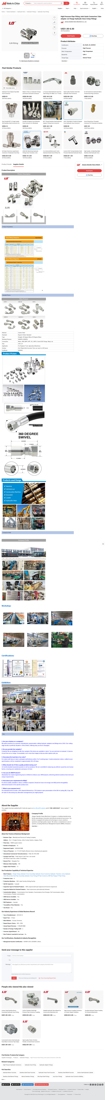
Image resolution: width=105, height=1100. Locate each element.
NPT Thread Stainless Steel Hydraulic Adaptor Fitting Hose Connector (52, 122)
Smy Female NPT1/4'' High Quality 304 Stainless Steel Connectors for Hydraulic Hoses (10, 122)
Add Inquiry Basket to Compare (30, 61)
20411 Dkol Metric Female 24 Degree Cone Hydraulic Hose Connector (73, 122)
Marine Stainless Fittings (28, 1076)
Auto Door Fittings (57, 1076)
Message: (8, 964)
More (3, 1079)
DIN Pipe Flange (52, 876)
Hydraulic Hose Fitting (43, 11)
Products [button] (28, 3)
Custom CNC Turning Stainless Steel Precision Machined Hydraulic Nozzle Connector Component (73, 152)
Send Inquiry (71, 36)
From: (9, 955)
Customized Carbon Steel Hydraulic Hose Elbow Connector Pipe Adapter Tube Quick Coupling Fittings (11, 1041)
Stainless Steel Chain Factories (27, 1072)
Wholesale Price (62, 1089)
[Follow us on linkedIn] (102, 1084)
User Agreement (61, 1094)
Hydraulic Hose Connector (42, 874)
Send (14, 978)
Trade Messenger (27, 1084)
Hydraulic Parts (21, 11)
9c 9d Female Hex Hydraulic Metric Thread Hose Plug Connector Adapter (93, 93)
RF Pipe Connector (42, 876)
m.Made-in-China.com (56, 1091)
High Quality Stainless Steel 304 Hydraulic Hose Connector (72, 92)
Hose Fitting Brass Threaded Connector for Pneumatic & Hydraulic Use (93, 122)
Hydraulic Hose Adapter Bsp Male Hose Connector (10, 92)
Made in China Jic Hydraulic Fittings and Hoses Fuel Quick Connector (32, 92)
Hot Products (19, 1089)
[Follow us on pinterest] (100, 1084)
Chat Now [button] (94, 36)
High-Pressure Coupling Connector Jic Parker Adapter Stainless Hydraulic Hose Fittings (73, 1012)
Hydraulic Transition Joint (57, 874)
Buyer (67, 8)
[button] (61, 3)
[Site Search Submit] (66, 3)
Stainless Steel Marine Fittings (10, 1076)
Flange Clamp (16, 874)
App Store (5, 1084)
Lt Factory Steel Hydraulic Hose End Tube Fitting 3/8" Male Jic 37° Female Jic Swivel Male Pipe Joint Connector (52, 93)
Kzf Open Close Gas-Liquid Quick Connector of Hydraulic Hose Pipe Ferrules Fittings (10, 152)
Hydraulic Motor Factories (9, 1072)
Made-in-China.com (45, 1091)
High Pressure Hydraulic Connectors (12, 1065)
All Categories (7, 8)
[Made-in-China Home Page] (11, 3)
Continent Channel (71, 1089)
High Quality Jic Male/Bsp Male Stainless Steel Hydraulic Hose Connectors (92, 152)
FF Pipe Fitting (61, 876)
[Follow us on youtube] (98, 1084)
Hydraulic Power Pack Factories (47, 1072)
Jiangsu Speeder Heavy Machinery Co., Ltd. (76, 21)
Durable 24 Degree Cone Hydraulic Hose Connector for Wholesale (31, 122)
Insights (87, 1089)
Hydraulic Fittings (31, 11)
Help (75, 8)
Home (3, 11)
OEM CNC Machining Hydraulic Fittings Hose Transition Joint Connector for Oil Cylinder (30, 152)
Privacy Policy (77, 1094)
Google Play (16, 1084)
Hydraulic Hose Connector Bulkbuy (74, 1076)
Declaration (69, 1094)
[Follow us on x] (93, 1084)
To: (10, 960)
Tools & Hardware (11, 11)
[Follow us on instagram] (95, 1084)
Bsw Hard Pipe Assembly (17, 876)
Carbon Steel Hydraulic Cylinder (85, 1072)
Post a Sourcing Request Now (47, 978)
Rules (102, 8)
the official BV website (39, 808)
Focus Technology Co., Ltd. (41, 1094)
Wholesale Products (52, 1089)
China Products (27, 1089)
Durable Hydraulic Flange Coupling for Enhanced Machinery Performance (93, 1012)
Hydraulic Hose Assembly (28, 874)
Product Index (80, 1089)
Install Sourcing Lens (42, 1084)
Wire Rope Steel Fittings (43, 1076)
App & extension (84, 8)
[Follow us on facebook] (90, 1084)
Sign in (101, 4)
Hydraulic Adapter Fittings (46, 1065)
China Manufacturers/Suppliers (39, 1089)
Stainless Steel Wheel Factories (66, 1072)
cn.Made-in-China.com (68, 1091)
